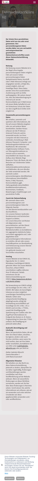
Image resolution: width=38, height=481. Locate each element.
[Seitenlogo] (5, 2)
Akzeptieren (9, 478)
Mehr (6, 473)
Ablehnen (20, 478)
